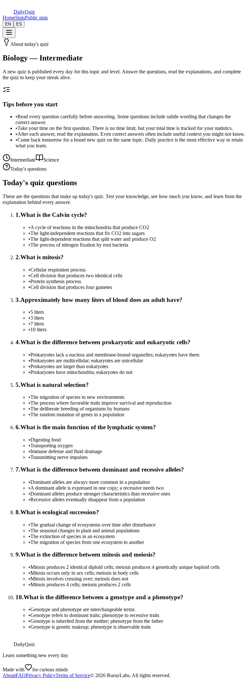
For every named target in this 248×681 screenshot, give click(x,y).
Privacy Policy (41, 675)
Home (9, 17)
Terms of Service (73, 675)
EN (8, 24)
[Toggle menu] (9, 32)
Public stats (36, 17)
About (9, 675)
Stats (20, 17)
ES (19, 24)
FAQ (21, 675)
